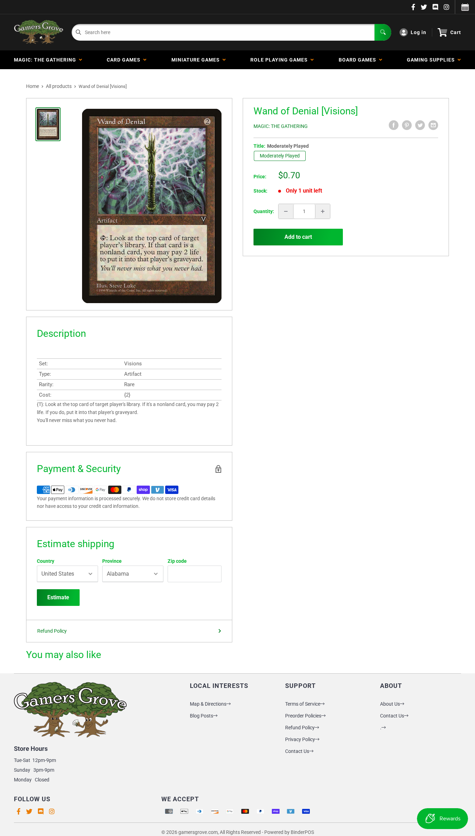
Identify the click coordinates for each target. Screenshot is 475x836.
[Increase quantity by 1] (322, 211)
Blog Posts (201, 716)
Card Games (125, 60)
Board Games (359, 60)
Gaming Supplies (432, 60)
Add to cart (298, 237)
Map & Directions (208, 704)
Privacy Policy (300, 739)
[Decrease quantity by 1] (286, 211)
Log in (418, 32)
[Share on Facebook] (393, 125)
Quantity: (263, 211)
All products (59, 86)
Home (32, 86)
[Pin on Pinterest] (407, 125)
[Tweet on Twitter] (420, 125)
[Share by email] (433, 125)
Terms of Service (302, 704)
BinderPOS (302, 832)
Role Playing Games (280, 60)
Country (45, 561)
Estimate (58, 597)
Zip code (177, 561)
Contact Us (297, 751)
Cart (455, 32)
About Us (390, 704)
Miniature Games (197, 60)
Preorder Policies (303, 716)
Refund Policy (52, 631)
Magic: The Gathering (46, 60)
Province (112, 561)
